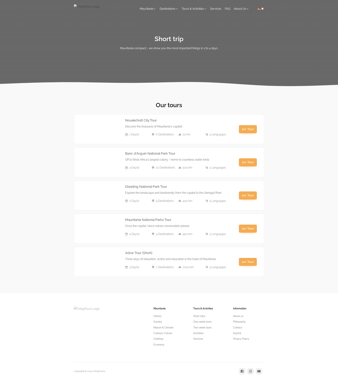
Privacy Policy (241, 338)
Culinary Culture (163, 333)
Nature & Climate (163, 327)
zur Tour (248, 129)
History (158, 316)
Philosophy (239, 321)
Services (198, 338)
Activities (198, 333)
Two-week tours (202, 327)
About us (238, 316)
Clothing (158, 338)
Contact (237, 327)
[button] (148, 9)
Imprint (237, 333)
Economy (159, 344)
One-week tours (202, 321)
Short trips (199, 316)
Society (158, 321)
